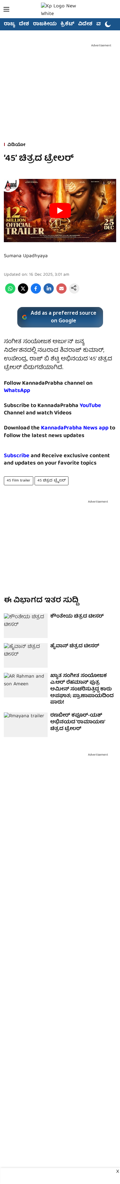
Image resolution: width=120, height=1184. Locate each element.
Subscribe (16, 456)
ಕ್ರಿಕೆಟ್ (67, 24)
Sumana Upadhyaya (26, 256)
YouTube (90, 406)
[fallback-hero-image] (26, 625)
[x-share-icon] (23, 292)
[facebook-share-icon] (36, 292)
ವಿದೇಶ (85, 24)
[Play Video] (60, 210)
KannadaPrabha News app (74, 428)
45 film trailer (18, 480)
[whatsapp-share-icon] (10, 292)
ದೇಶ (24, 24)
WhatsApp (17, 391)
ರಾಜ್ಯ (9, 24)
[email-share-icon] (61, 292)
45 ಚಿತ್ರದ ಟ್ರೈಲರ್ (51, 480)
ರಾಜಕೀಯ (45, 24)
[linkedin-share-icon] (49, 292)
